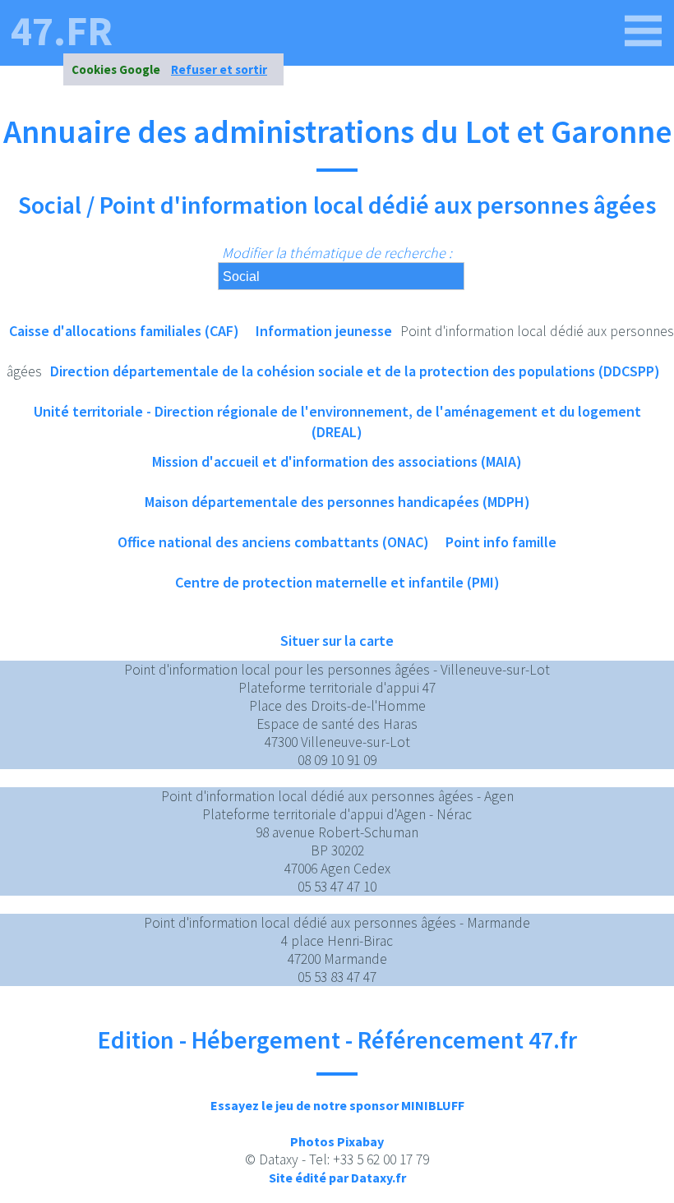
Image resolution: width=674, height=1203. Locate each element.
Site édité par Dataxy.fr (337, 1177)
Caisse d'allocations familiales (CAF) (124, 330)
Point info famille (500, 541)
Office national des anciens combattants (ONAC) (273, 541)
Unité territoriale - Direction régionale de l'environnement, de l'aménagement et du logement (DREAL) (337, 416)
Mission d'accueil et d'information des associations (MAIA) (337, 461)
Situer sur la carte (337, 640)
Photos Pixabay (337, 1141)
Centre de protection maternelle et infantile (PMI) (337, 582)
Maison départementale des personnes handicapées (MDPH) (337, 501)
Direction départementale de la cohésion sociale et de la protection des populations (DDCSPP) (355, 371)
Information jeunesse (324, 330)
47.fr (62, 31)
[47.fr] (643, 31)
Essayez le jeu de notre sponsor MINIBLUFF (337, 1105)
